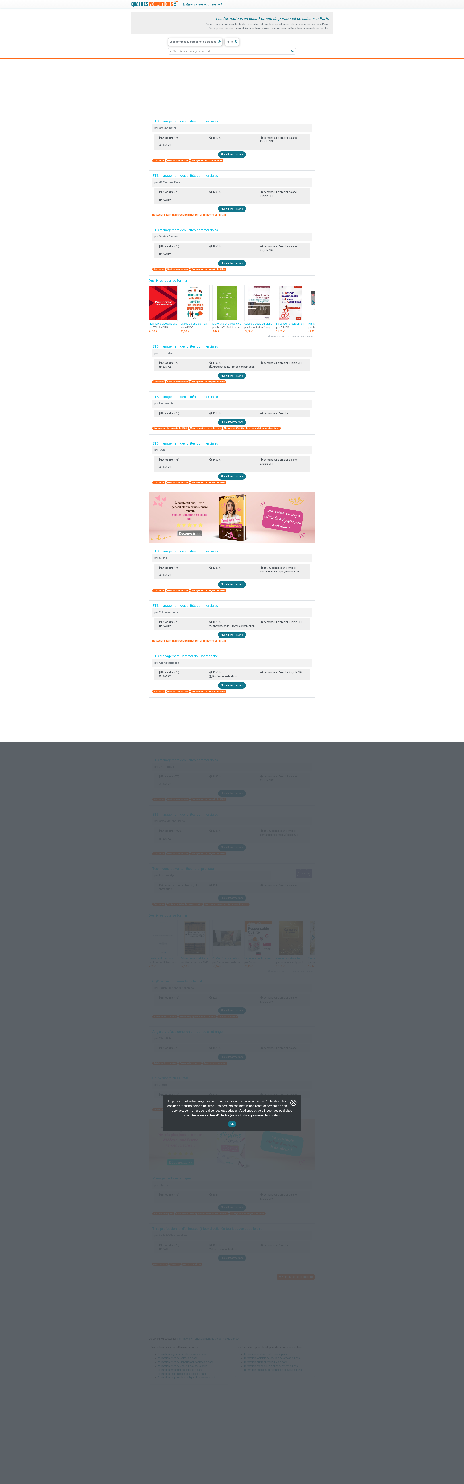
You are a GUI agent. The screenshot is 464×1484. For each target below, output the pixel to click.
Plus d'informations (232, 154)
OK (232, 1123)
